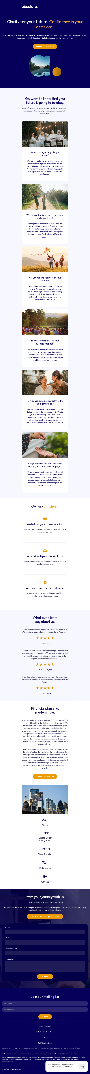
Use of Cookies (45, 1026)
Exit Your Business (45, 1043)
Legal (45, 1037)
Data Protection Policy (45, 1032)
